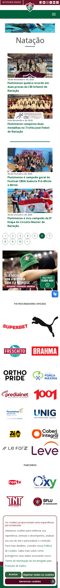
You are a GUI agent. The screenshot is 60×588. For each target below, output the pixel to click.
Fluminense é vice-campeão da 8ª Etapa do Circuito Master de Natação (30, 222)
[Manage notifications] (53, 581)
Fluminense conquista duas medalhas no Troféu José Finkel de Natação (29, 127)
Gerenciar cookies (30, 581)
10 (20, 241)
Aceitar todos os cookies (13, 575)
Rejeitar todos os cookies (38, 574)
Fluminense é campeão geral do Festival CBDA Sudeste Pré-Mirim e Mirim (30, 181)
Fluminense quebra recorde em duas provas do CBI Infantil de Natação (28, 86)
